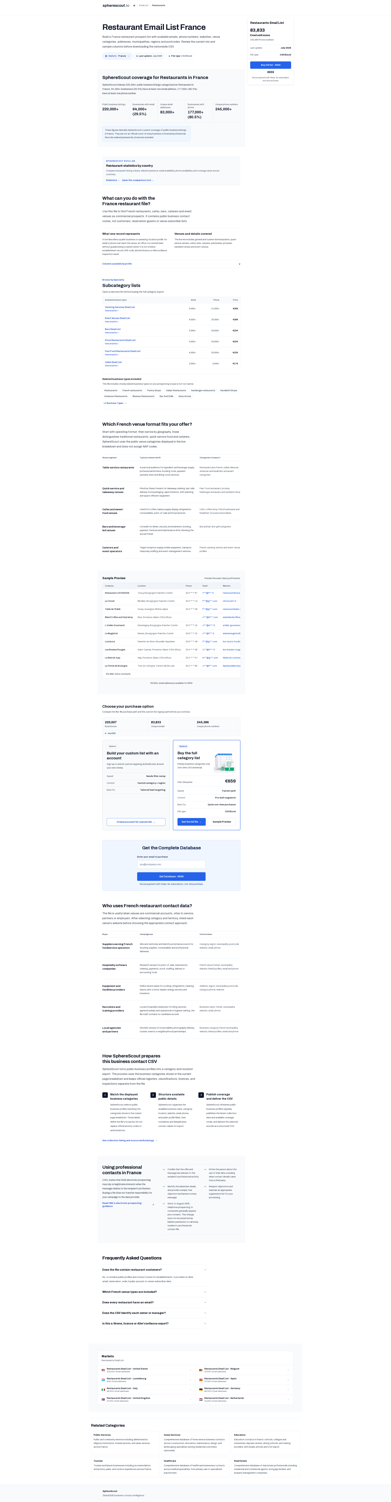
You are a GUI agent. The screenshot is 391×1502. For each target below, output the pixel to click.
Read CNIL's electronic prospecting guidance (128, 1204)
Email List (143, 5)
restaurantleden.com (233, 609)
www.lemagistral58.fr (233, 633)
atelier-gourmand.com (234, 625)
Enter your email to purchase (152, 857)
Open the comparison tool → (137, 180)
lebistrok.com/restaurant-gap (238, 658)
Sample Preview (222, 821)
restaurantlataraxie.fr (234, 593)
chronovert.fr (229, 601)
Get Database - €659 (171, 876)
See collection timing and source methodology (129, 1140)
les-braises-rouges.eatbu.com (238, 650)
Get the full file (192, 821)
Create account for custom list (136, 822)
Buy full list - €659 (270, 65)
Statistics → (113, 180)
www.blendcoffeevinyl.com (236, 617)
